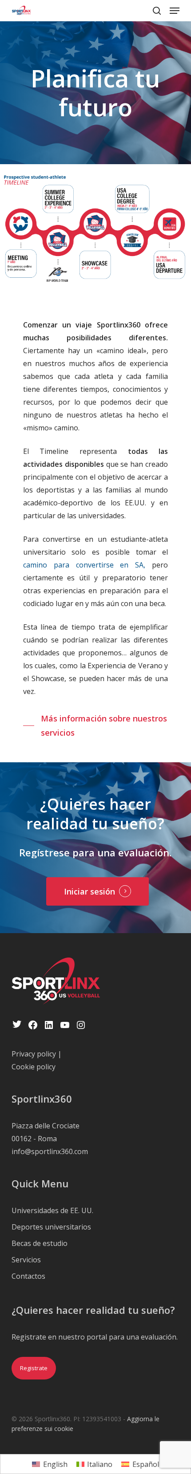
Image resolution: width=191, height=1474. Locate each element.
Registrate (34, 1368)
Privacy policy (34, 1054)
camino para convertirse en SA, (84, 565)
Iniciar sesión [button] (89, 891)
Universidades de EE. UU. (52, 1210)
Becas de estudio (40, 1243)
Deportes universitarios (51, 1227)
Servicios (26, 1260)
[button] (174, 10)
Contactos (28, 1276)
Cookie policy (34, 1067)
